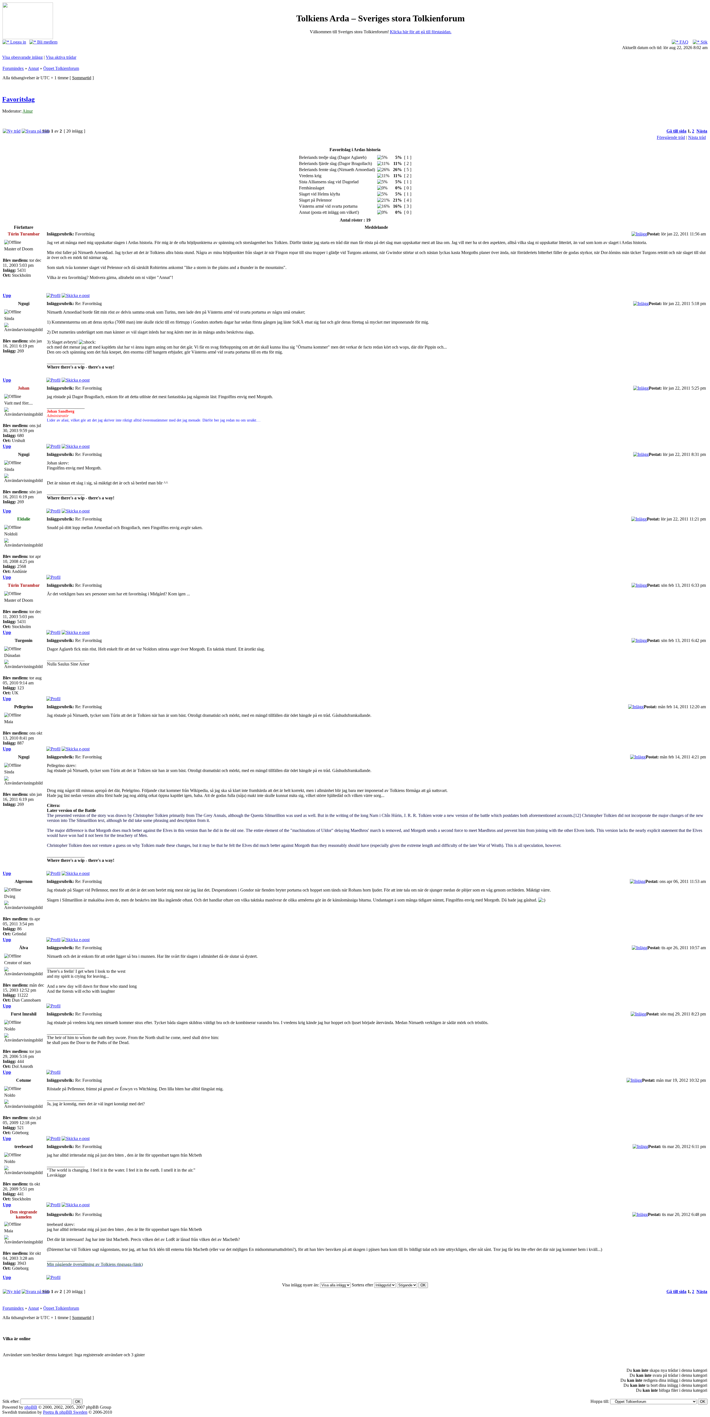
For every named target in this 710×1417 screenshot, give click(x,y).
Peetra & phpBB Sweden (65, 1412)
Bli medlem (46, 42)
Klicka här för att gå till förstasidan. (421, 31)
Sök (703, 42)
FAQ (683, 42)
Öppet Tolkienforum (61, 68)
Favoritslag (18, 99)
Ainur (27, 111)
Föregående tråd (671, 137)
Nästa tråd (697, 137)
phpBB (30, 1407)
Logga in (17, 42)
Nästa (701, 131)
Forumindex (13, 68)
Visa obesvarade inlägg (22, 57)
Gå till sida (676, 131)
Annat (33, 68)
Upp (7, 295)
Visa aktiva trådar (61, 57)
